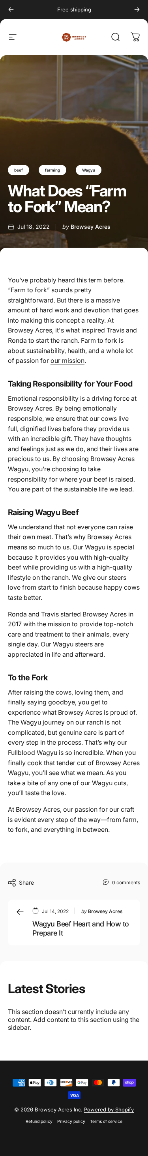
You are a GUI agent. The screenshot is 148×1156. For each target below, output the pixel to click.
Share (26, 882)
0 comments (126, 882)
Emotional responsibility (43, 398)
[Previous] (11, 9)
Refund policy (39, 1121)
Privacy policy (71, 1121)
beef (18, 170)
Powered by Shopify (109, 1109)
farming (52, 170)
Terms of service (106, 1121)
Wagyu (88, 170)
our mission (67, 360)
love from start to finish (42, 587)
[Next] (137, 9)
